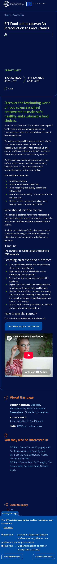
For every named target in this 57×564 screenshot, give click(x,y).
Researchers (16, 412)
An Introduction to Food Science (26, 421)
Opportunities (18, 14)
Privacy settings (10, 513)
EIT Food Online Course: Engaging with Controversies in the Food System (30, 449)
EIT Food (21, 426)
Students (29, 412)
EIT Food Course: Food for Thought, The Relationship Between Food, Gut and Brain (31, 466)
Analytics (8, 546)
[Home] (13, 4)
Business (35, 405)
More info (8, 527)
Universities (42, 412)
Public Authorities (36, 408)
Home (6, 14)
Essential (8, 534)
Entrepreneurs (17, 408)
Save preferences (12, 556)
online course (35, 426)
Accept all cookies (44, 556)
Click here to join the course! (23, 326)
